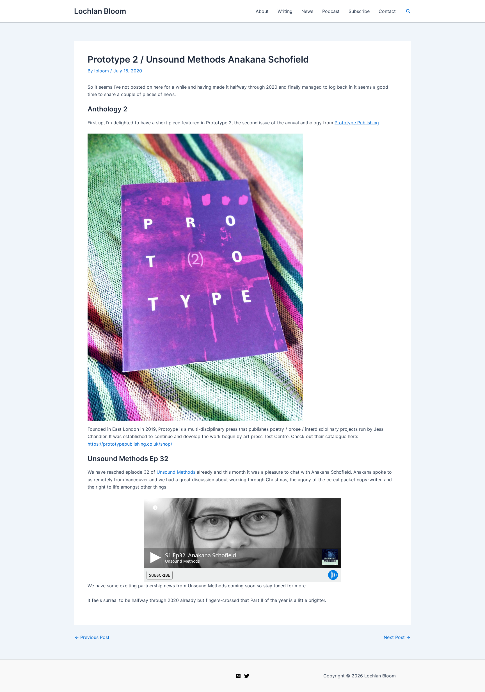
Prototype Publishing (357, 122)
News (307, 11)
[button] (408, 11)
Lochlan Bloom (100, 11)
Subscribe (359, 11)
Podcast (331, 11)
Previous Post (92, 637)
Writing (285, 11)
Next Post (397, 637)
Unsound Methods (176, 472)
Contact (387, 11)
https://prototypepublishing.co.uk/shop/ (130, 444)
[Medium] (238, 676)
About (262, 11)
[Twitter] (246, 676)
